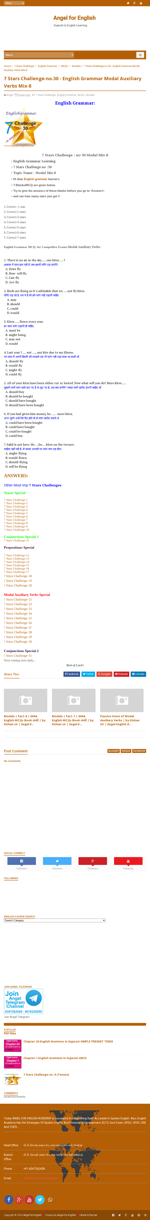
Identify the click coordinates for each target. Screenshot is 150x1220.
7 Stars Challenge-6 (16, 516)
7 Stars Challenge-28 (18, 632)
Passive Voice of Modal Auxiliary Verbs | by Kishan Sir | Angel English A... (119, 720)
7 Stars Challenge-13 (16, 558)
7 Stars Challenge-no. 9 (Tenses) (46, 1074)
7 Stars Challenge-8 (16, 523)
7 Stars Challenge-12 (16, 555)
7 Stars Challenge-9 (16, 526)
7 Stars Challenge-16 (16, 568)
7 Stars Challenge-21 (18, 599)
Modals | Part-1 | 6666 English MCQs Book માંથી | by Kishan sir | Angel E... (73, 720)
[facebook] (113, 1215)
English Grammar (47, 66)
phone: (8, 1168)
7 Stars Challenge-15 (16, 565)
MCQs (64, 66)
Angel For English (66, 1215)
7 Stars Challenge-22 (18, 604)
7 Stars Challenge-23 (18, 609)
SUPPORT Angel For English (40, 1178)
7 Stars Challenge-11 (16, 540)
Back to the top (89, 1215)
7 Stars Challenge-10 (16, 529)
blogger (113, 751)
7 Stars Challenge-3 (16, 506)
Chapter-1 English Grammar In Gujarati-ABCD (55, 1058)
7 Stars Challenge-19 (18, 581)
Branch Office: (8, 1157)
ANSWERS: (16, 475)
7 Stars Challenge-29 (18, 637)
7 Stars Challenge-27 (18, 627)
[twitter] (128, 3)
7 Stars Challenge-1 (16, 499)
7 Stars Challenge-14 (16, 561)
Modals (76, 66)
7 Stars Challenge (24, 66)
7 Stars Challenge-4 (16, 509)
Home (7, 66)
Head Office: (11, 1145)
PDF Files (10, 1033)
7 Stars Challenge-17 (16, 571)
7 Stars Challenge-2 (16, 503)
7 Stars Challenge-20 (18, 585)
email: (7, 1178)
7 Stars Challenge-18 (18, 576)
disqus (126, 751)
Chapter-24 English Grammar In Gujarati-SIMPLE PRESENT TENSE (68, 1041)
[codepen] (139, 1215)
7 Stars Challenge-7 (16, 519)
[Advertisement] (75, 39)
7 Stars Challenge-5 (16, 513)
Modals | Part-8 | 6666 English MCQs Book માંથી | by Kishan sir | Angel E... (25, 720)
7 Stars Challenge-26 (18, 623)
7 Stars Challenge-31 (18, 656)
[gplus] (134, 3)
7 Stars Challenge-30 (18, 641)
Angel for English (74, 18)
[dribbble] (145, 1215)
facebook (139, 751)
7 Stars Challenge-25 (18, 618)
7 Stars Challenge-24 (18, 613)
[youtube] (141, 3)
